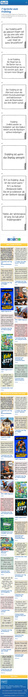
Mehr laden (14, 676)
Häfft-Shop (3, 688)
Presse (21, 685)
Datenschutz (11, 685)
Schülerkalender (8, 686)
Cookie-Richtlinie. (19, 695)
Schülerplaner (8, 688)
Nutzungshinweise (4, 685)
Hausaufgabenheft (16, 686)
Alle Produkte (23, 686)
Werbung (2, 686)
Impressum (17, 685)
